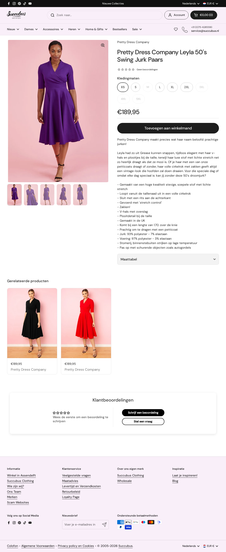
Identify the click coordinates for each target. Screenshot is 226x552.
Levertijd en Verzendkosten (81, 486)
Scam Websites (18, 502)
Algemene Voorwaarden (38, 546)
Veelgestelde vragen (76, 475)
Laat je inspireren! (184, 475)
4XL (123, 99)
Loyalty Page (70, 497)
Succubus (125, 546)
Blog (175, 481)
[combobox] (104, 15)
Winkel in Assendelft (21, 475)
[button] (203, 15)
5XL (138, 99)
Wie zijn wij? (15, 486)
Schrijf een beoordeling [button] (143, 412)
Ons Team (14, 492)
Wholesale (124, 481)
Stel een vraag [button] (143, 421)
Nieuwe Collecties (113, 3)
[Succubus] (16, 15)
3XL (201, 87)
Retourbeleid (71, 492)
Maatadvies (70, 481)
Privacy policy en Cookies (76, 546)
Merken (12, 497)
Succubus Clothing (20, 481)
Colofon (12, 546)
